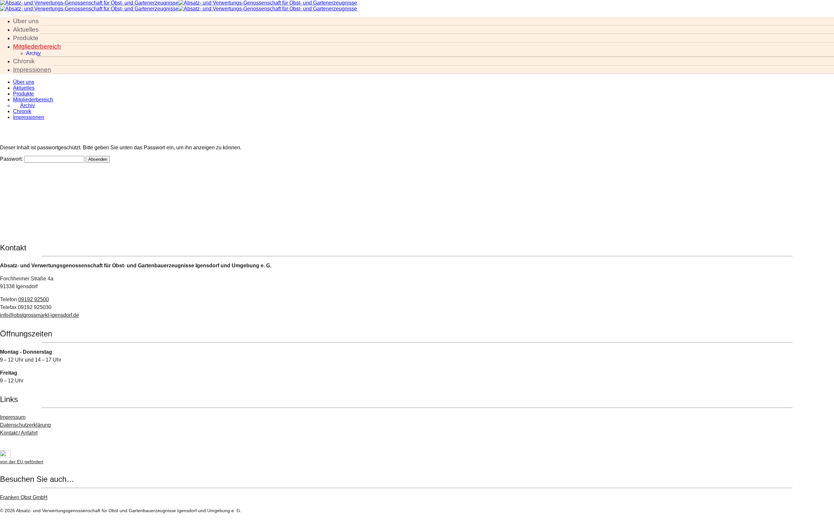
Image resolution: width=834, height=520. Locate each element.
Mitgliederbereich (37, 46)
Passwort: (12, 159)
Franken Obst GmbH (24, 497)
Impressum (12, 417)
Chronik (24, 61)
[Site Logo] (178, 3)
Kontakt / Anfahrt (18, 433)
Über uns (26, 21)
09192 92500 (33, 299)
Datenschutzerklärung (25, 425)
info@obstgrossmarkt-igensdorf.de (39, 315)
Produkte (25, 38)
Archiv (33, 53)
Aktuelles (26, 29)
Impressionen (32, 69)
